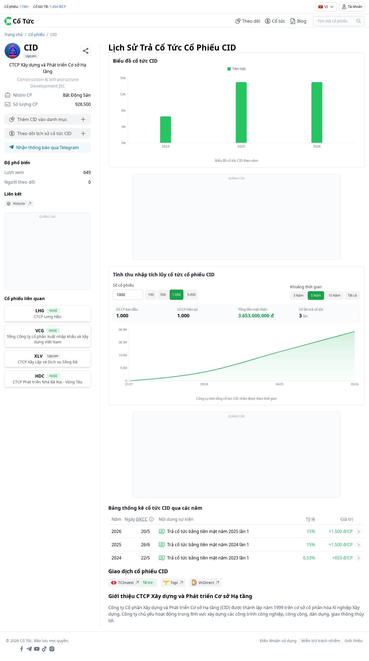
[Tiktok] (44, 649)
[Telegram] (29, 649)
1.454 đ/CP (58, 6)
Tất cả (352, 295)
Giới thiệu (354, 640)
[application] (236, 115)
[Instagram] (52, 649)
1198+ (24, 6)
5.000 (191, 294)
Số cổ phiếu (123, 285)
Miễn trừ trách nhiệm (320, 640)
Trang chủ (13, 34)
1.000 (176, 294)
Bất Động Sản (77, 95)
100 (151, 294)
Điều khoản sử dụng (278, 640)
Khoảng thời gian (306, 286)
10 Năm (334, 295)
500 (163, 294)
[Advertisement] (47, 253)
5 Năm (316, 295)
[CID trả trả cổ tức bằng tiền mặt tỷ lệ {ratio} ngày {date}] (358, 531)
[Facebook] (21, 649)
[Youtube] (36, 649)
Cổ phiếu (36, 34)
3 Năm (298, 295)
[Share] (85, 51)
